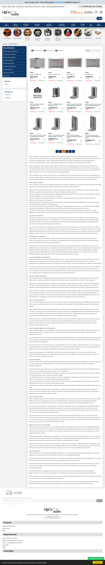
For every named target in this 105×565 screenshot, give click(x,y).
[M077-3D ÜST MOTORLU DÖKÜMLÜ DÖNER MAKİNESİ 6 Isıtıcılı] (92, 123)
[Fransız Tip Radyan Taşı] (55, 62)
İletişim (44, 6)
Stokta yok (8, 97)
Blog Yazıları (37, 6)
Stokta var (8, 94)
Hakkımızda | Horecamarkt (8, 526)
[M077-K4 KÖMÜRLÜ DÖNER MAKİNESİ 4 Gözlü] (37, 92)
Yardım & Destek (28, 6)
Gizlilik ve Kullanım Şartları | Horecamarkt (12, 540)
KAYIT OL (99, 500)
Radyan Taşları (6, 75)
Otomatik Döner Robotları (8, 63)
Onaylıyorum (98, 562)
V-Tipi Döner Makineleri (8, 60)
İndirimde (60, 50)
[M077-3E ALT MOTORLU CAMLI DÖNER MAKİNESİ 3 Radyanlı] (92, 92)
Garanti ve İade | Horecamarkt (9, 538)
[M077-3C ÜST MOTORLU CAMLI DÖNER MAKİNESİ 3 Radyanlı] (55, 123)
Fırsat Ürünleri (19, 6)
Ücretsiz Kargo (38, 50)
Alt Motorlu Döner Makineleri (9, 57)
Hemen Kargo (50, 50)
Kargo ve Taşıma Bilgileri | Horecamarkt (12, 542)
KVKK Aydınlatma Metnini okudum (13, 503)
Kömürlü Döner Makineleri (8, 72)
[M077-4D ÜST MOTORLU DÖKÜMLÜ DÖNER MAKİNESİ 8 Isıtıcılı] (74, 123)
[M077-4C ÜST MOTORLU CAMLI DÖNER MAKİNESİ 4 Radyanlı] (37, 123)
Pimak (6, 84)
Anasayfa (4, 44)
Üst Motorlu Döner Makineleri (9, 54)
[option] (7, 34)
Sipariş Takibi (11, 6)
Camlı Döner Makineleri (8, 69)
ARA (99, 18)
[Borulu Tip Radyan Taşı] (37, 62)
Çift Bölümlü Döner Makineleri (9, 66)
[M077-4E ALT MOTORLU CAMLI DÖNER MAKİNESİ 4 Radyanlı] (74, 92)
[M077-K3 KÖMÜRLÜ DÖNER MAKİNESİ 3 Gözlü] (55, 92)
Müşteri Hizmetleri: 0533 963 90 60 (55, 6)
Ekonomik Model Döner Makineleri (10, 51)
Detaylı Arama (5, 528)
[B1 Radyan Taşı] (74, 62)
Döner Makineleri (13, 44)
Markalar (4, 6)
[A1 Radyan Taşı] (92, 62)
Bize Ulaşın (77, 12)
